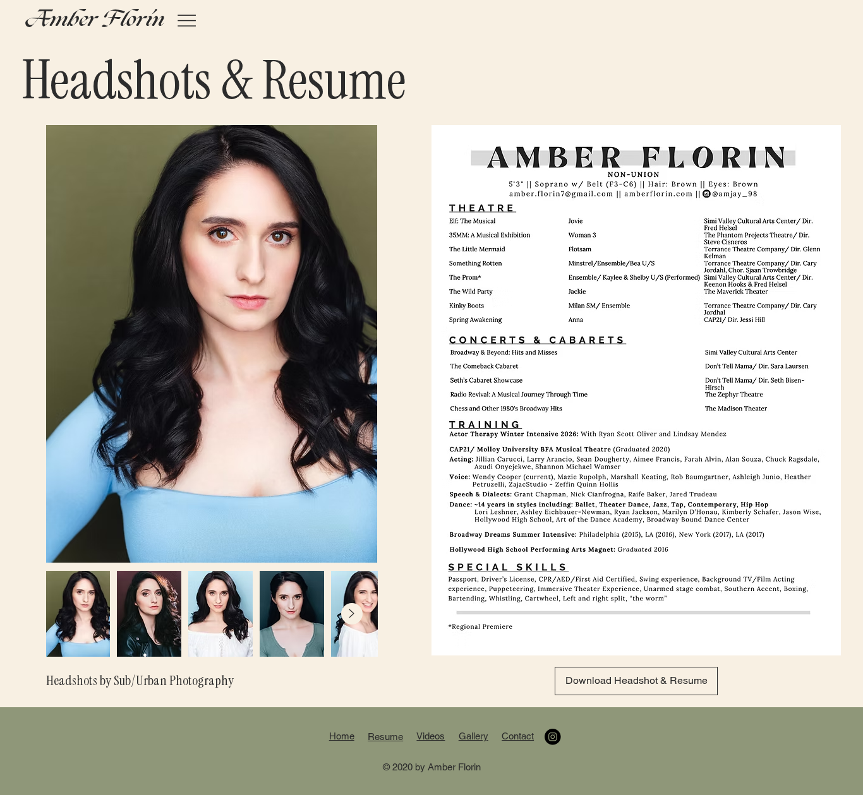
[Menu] (187, 20)
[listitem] (220, 614)
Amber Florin (94, 19)
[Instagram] (553, 737)
